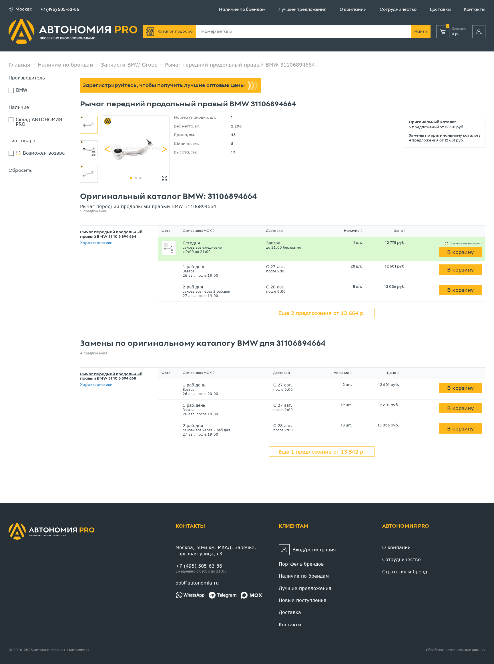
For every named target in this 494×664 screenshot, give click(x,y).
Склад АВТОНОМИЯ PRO (39, 121)
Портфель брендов (301, 564)
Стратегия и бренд (404, 571)
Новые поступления (302, 600)
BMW (21, 90)
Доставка (440, 10)
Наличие (351, 231)
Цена (398, 231)
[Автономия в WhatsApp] (190, 595)
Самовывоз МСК (197, 231)
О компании (353, 10)
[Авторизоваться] (478, 31)
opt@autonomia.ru (197, 582)
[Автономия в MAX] (251, 595)
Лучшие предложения (302, 10)
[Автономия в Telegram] (222, 595)
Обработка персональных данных (455, 650)
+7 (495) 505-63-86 (60, 10)
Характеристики (96, 243)
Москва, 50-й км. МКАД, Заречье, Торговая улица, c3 (216, 550)
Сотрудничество (398, 10)
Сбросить (20, 170)
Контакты (474, 10)
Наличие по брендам (242, 10)
